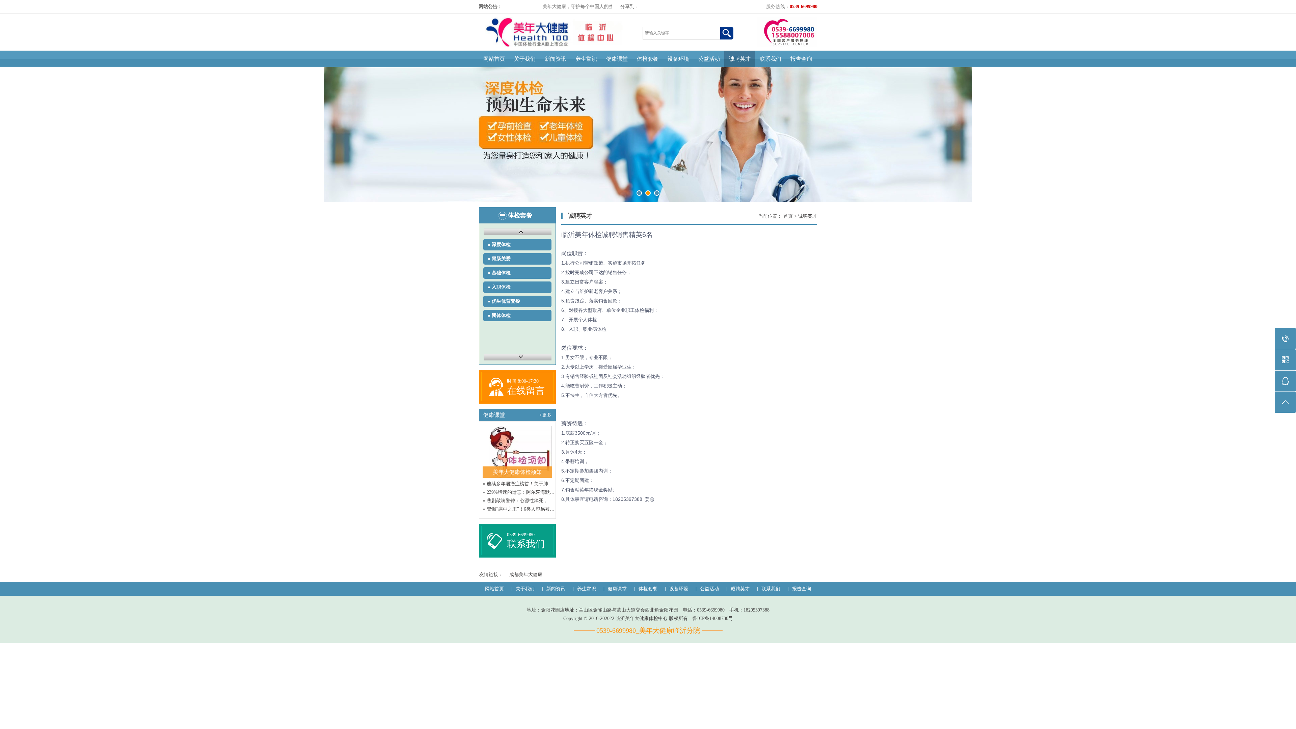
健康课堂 (617, 59)
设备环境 (678, 59)
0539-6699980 (521, 534)
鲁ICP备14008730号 (713, 618)
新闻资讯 (555, 59)
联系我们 (770, 59)
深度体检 (501, 244)
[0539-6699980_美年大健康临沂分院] (555, 45)
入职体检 (501, 287)
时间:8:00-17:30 (523, 381)
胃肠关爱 (501, 258)
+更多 (545, 414)
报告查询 (801, 59)
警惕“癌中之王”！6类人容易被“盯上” (521, 509)
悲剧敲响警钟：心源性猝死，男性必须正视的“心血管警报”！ (521, 500)
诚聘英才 (740, 59)
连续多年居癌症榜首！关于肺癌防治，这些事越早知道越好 (521, 483)
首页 (788, 216)
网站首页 (494, 59)
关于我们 (525, 59)
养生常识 (586, 59)
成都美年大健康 (525, 574)
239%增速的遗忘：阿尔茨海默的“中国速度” (521, 492)
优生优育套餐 (506, 301)
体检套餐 (647, 59)
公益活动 (709, 59)
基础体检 (501, 272)
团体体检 (501, 315)
